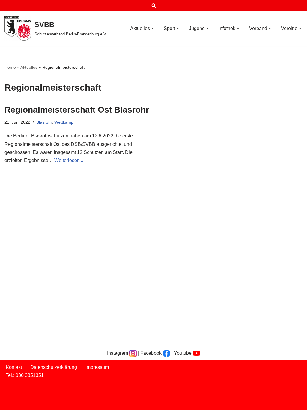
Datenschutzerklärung (29, 232)
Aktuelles (28, 67)
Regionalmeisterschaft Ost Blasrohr (76, 109)
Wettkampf (64, 122)
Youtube (183, 210)
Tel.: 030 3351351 (25, 248)
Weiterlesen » (69, 160)
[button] (152, 28)
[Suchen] (153, 5)
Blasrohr (44, 122)
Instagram (117, 210)
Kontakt (14, 224)
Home (10, 67)
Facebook (151, 210)
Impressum (17, 240)
